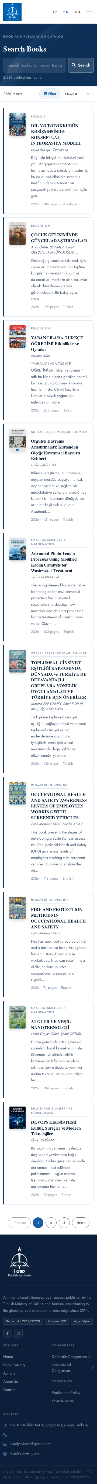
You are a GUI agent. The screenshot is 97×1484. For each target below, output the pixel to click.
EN (65, 12)
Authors (9, 1373)
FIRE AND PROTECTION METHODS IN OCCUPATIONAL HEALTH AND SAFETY (58, 918)
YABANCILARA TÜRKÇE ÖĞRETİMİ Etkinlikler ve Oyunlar (57, 343)
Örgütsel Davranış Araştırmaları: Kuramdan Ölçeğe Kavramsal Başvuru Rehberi (55, 449)
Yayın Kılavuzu (63, 1401)
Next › (81, 1222)
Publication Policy (66, 1392)
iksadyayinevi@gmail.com (30, 1443)
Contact (9, 1389)
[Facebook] (7, 1333)
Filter (52, 93)
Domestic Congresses (69, 1356)
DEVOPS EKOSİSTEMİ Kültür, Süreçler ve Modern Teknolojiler (56, 1128)
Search (84, 65)
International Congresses (61, 1367)
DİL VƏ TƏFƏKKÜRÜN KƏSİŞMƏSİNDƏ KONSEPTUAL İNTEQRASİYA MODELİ (56, 134)
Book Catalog (14, 1365)
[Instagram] (18, 1333)
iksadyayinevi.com (24, 1453)
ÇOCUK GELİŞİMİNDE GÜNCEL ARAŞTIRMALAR (59, 238)
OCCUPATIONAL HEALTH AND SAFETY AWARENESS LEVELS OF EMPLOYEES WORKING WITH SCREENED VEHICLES (59, 805)
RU (77, 12)
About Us (10, 1381)
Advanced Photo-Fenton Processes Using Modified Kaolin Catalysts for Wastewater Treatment (54, 562)
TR (55, 12)
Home (8, 1356)
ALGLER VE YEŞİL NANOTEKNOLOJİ (51, 1024)
